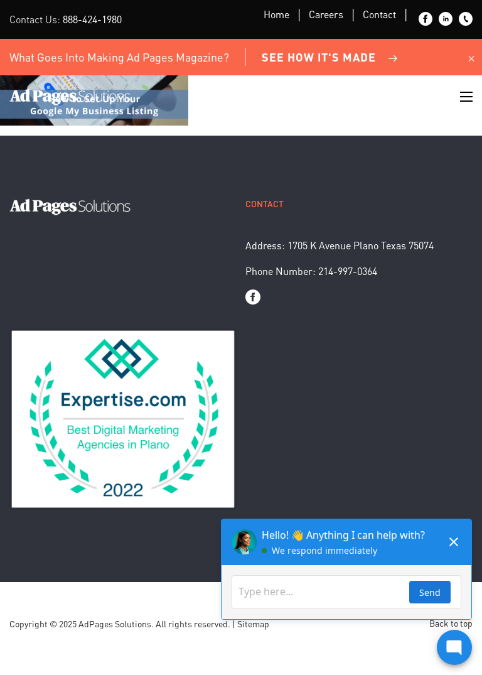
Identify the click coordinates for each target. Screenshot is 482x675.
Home (276, 14)
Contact (379, 14)
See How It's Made (319, 57)
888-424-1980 (92, 19)
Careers (326, 14)
